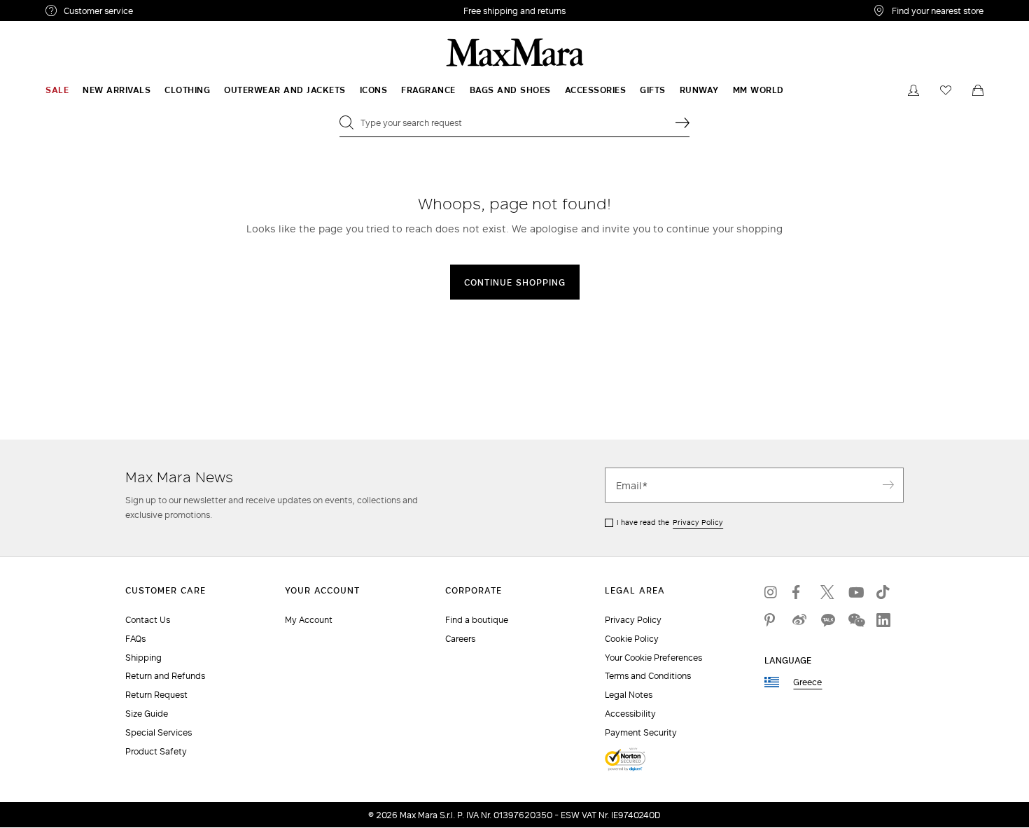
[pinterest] (771, 620)
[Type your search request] (683, 122)
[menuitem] (57, 90)
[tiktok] (883, 592)
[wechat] (855, 620)
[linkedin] (883, 620)
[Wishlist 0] (945, 90)
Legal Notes (628, 695)
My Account (308, 620)
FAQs (135, 639)
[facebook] (799, 592)
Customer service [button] (159, 12)
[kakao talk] (827, 620)
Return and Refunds (165, 676)
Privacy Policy (698, 522)
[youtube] (855, 592)
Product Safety (156, 751)
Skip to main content (53, 7)
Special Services (158, 732)
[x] (827, 592)
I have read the (670, 522)
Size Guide (146, 714)
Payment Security (641, 732)
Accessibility (630, 714)
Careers (460, 639)
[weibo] (799, 620)
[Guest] (913, 90)
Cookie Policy (632, 639)
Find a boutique (476, 620)
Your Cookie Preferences (653, 658)
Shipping (143, 658)
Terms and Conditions (648, 676)
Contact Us (147, 620)
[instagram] (771, 592)
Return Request (156, 695)
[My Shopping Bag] (977, 90)
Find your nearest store (937, 10)
